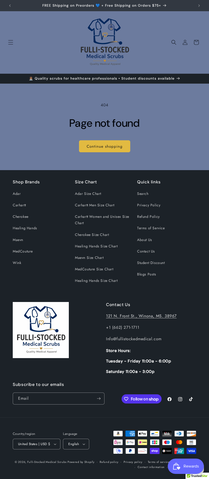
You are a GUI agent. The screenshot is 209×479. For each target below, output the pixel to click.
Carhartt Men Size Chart (94, 205)
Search (143, 193)
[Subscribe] (98, 399)
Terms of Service (151, 228)
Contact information (151, 467)
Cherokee (21, 216)
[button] (10, 42)
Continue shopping (105, 146)
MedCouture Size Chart (94, 269)
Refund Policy (148, 216)
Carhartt (19, 205)
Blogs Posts (146, 274)
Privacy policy (133, 462)
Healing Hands (25, 228)
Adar (17, 193)
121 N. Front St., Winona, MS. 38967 (141, 316)
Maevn (18, 239)
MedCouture (23, 251)
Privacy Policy (148, 205)
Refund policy (109, 462)
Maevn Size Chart (89, 257)
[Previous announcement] (10, 5)
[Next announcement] (199, 5)
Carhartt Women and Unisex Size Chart (102, 219)
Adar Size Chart (88, 193)
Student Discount (151, 262)
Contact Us (146, 251)
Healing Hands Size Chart (96, 246)
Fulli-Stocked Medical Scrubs (47, 462)
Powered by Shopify (81, 462)
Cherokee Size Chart (92, 234)
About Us (144, 239)
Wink (17, 262)
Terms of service (159, 462)
